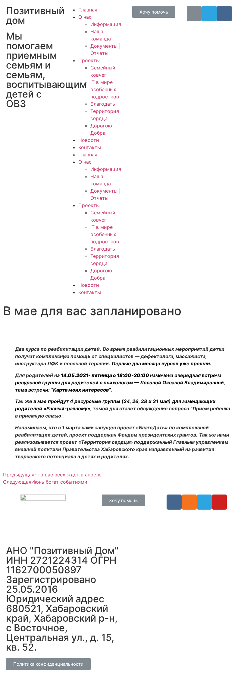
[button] (153, 12)
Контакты (89, 147)
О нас (85, 17)
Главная (87, 10)
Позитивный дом (35, 15)
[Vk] (224, 13)
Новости (88, 140)
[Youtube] (219, 502)
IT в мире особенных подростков (104, 89)
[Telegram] (209, 13)
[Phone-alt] (194, 13)
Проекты (89, 60)
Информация (105, 24)
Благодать (102, 104)
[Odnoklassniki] (189, 502)
